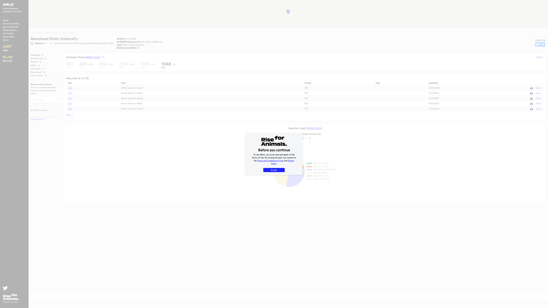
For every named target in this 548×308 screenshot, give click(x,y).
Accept (274, 170)
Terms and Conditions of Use (270, 160)
